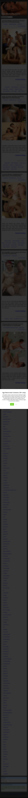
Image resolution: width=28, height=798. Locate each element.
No (16, 404)
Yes (12, 404)
